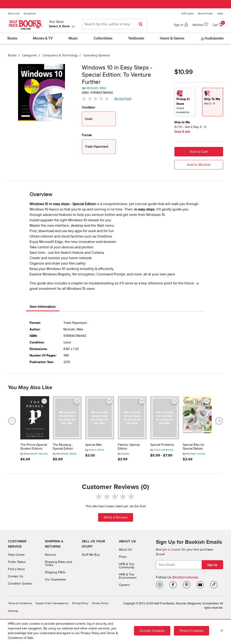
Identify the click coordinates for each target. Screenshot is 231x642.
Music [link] (73, 38)
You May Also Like (30, 387)
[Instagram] (159, 584)
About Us (125, 549)
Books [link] (12, 38)
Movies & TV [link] (43, 38)
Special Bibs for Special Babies (193, 446)
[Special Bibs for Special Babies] (197, 417)
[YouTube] (200, 584)
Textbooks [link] (136, 38)
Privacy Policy (100, 603)
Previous (12, 421)
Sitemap (13, 611)
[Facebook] (173, 584)
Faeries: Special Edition (129, 446)
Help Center (16, 555)
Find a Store (16, 569)
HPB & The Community (126, 565)
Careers (124, 585)
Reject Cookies (191, 630)
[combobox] (114, 24)
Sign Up (212, 565)
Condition (88, 107)
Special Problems (162, 445)
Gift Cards (188, 13)
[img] (95, 98)
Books (12, 55)
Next (219, 421)
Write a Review (115, 517)
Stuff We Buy (91, 555)
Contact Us (15, 576)
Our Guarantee (55, 579)
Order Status (17, 562)
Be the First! (123, 98)
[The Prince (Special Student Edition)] (34, 417)
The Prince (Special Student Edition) (33, 446)
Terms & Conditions (20, 603)
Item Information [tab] (43, 306)
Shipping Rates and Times (58, 563)
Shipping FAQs (55, 572)
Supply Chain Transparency (52, 603)
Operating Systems (96, 55)
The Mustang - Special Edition (63, 446)
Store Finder (205, 13)
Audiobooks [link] (214, 38)
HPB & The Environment (127, 576)
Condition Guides (20, 583)
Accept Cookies (152, 630)
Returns (50, 555)
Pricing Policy (80, 603)
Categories (29, 55)
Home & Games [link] (172, 38)
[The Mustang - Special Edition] (67, 417)
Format (87, 135)
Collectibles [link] (103, 38)
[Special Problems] (164, 417)
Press (123, 557)
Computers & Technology (60, 55)
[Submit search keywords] (142, 24)
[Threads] (186, 584)
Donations (30, 13)
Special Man (93, 445)
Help (220, 13)
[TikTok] (213, 584)
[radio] (184, 102)
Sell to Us (13, 13)
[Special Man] (99, 417)
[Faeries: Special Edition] (132, 417)
